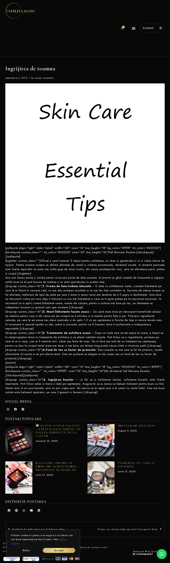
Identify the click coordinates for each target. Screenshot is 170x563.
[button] (133, 28)
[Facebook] (15, 409)
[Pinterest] (23, 409)
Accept (59, 550)
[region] (43, 543)
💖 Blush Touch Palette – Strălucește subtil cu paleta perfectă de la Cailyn (58, 431)
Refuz (26, 550)
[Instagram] (8, 409)
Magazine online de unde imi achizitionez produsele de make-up (56, 466)
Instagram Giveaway (137, 425)
